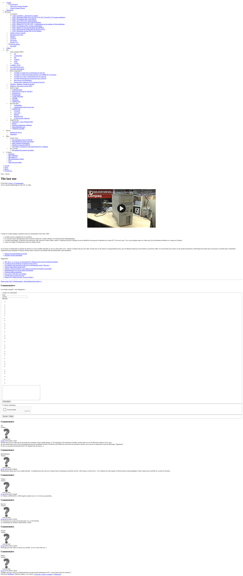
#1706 (3, 494)
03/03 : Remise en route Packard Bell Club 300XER (28, 27)
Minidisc (12, 37)
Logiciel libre (18, 55)
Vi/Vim (16, 63)
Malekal (16, 114)
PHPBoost (11, 574)
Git (15, 54)
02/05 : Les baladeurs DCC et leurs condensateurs (27, 26)
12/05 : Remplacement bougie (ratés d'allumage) (26, 22)
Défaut (11, 416)
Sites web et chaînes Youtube (19, 6)
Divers (11, 183)
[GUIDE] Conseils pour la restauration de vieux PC (29, 73)
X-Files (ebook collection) (22, 118)
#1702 (3, 571)
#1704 (3, 519)
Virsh (15, 61)
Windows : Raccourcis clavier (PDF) (21, 86)
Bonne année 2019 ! (7, 281)
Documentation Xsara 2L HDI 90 (22, 140)
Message (4, 298)
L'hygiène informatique (17, 69)
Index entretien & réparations (21, 143)
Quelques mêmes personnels (13, 272)
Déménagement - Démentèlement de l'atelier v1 (27, 281)
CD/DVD (13, 38)
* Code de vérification (9, 405)
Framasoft (17, 111)
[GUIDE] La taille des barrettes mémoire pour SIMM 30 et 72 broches (35, 74)
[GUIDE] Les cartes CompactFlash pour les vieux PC (30, 76)
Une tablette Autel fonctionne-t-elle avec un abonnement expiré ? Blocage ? (27, 265)
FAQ (9, 161)
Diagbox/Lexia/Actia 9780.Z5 (21, 145)
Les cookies (29, 574)
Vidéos (8, 48)
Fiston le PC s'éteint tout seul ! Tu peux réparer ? (19, 277)
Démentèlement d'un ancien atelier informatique (19, 270)
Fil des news (14, 4)
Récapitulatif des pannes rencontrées (23, 141)
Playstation (13, 40)
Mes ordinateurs (13, 155)
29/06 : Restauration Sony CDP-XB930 (24, 19)
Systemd (16, 59)
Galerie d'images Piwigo (17, 8)
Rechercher (9, 10)
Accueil (8, 2)
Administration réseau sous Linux (24, 107)
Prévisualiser (6, 401)
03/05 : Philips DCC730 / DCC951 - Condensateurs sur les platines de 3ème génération (38, 24)
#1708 (3, 441)
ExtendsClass (16, 93)
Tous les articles (15, 44)
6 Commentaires (18, 183)
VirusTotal (15, 100)
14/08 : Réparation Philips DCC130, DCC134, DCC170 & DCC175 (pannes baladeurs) (38, 17)
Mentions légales (20, 574)
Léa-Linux (17, 112)
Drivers (14, 123)
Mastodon (11, 154)
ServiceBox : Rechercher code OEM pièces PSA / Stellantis (30, 146)
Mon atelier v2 (12, 157)
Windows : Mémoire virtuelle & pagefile (22, 84)
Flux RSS (13, 46)
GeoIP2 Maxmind (17, 96)
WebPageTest (16, 101)
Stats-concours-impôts (15, 162)
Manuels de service (16, 132)
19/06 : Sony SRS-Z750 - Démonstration (24, 21)
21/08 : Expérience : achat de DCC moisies (25, 15)
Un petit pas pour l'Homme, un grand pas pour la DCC (21, 263)
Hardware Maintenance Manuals (22, 125)
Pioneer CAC (14, 42)
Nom (3, 295)
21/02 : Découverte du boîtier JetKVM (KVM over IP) (28, 29)
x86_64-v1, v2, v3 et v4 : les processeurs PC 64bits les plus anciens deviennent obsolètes (31, 262)
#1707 (3, 469)
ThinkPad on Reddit (18, 128)
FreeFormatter (16, 95)
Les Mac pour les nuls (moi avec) (14, 275)
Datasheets (13, 134)
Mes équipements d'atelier (16, 159)
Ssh (15, 57)
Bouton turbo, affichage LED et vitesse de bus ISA (29, 82)
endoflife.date (16, 109)
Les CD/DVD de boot (17, 67)
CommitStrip (18, 105)
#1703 (3, 546)
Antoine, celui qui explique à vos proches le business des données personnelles (28, 268)
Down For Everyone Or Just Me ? (22, 91)
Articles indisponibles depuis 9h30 (15, 267)
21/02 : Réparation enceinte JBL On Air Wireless (26, 31)
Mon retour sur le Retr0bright (23, 80)
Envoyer (5, 416)
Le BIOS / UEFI (15, 65)
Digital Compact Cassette (17, 33)
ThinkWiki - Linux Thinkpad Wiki (22, 122)
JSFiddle (14, 98)
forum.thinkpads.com (18, 127)
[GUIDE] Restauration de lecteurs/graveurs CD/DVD (30, 78)
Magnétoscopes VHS (16, 35)
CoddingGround (17, 89)
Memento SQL (18, 116)
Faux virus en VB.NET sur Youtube (15, 274)
